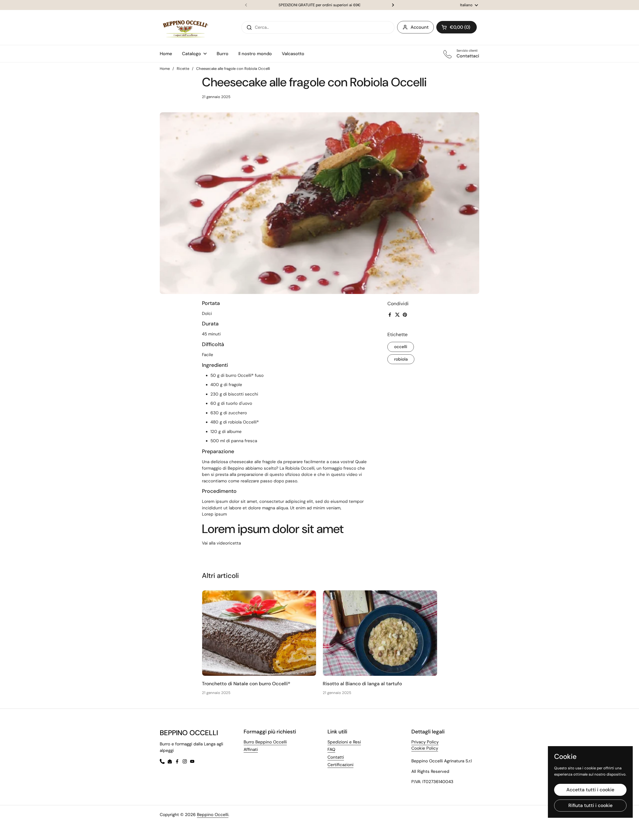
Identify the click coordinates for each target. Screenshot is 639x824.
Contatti (335, 757)
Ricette (183, 68)
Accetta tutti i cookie (590, 790)
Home (165, 68)
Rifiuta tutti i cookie (590, 805)
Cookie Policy (424, 748)
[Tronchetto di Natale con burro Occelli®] (259, 633)
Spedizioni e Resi (344, 742)
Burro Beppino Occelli (265, 742)
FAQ (331, 749)
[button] (456, 27)
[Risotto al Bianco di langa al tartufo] (380, 633)
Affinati (251, 749)
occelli (400, 346)
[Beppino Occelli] (185, 27)
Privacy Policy (425, 742)
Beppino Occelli (212, 814)
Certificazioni (340, 764)
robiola (401, 359)
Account (420, 27)
